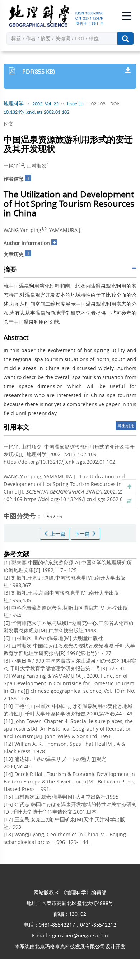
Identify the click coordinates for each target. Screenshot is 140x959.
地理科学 (14, 104)
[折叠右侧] (129, 501)
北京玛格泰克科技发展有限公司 (70, 946)
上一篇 (57, 533)
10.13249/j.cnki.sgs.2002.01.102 (36, 112)
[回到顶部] (129, 487)
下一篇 (83, 533)
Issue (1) (75, 104)
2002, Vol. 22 (45, 104)
